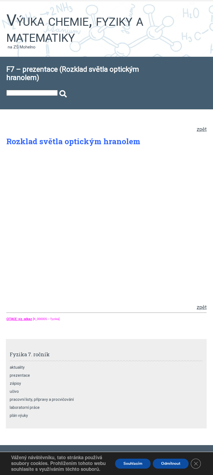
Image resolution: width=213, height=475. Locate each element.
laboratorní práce (25, 407)
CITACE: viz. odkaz (19, 319)
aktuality (17, 367)
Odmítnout (170, 463)
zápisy (15, 383)
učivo (14, 391)
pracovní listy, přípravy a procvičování (42, 399)
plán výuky (19, 415)
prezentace (20, 375)
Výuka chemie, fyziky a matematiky (74, 28)
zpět (202, 129)
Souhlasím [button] (132, 463)
